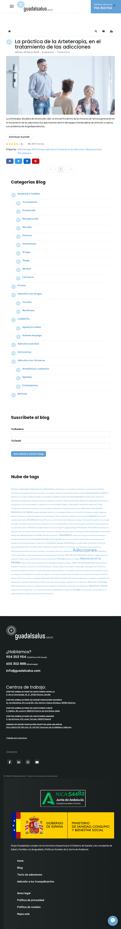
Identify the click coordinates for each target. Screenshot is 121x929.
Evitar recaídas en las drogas (44, 551)
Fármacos (28, 277)
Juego (25, 260)
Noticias (22, 393)
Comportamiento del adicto (21, 539)
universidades (71, 489)
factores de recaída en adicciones (33, 543)
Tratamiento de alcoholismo (21, 551)
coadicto (56, 497)
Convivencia (29, 243)
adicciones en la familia (91, 508)
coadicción (100, 497)
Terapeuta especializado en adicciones (68, 574)
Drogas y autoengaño (70, 505)
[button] (96, 31)
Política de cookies (29, 907)
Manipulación (35, 582)
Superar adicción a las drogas (64, 547)
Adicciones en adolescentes (42, 489)
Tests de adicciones (29, 874)
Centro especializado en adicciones (59, 590)
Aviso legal (23, 893)
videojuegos (80, 567)
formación (99, 571)
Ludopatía (23, 318)
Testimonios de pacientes (21, 493)
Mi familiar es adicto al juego (27, 516)
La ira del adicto (81, 543)
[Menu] (12, 6)
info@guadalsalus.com (23, 671)
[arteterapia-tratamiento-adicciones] (60, 85)
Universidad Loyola (44, 567)
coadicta (75, 539)
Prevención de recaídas (88, 528)
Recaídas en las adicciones (77, 582)
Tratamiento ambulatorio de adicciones (73, 586)
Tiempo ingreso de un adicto (64, 567)
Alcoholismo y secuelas (100, 532)
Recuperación (30, 218)
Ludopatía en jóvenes (54, 501)
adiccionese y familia (27, 559)
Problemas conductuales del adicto (90, 489)
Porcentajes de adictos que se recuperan (37, 508)
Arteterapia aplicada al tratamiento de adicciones (59, 149)
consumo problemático (59, 524)
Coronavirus (67, 539)
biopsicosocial (94, 149)
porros (25, 528)
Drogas (26, 252)
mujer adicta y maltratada (31, 578)
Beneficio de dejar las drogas (60, 563)
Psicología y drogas (91, 512)
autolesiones (59, 489)
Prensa (22, 285)
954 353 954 (16, 657)
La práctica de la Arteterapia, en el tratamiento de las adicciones (58, 44)
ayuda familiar (88, 574)
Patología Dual (63, 559)
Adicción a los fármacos (31, 360)
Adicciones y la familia (21, 512)
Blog (20, 867)
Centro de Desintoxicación (83, 563)
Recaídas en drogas (74, 520)
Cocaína (27, 302)
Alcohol (26, 268)
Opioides (27, 377)
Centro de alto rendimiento (42, 594)
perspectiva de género (99, 493)
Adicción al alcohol (28, 343)
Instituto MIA (84, 493)
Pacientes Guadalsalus (28, 567)
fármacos (63, 497)
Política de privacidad (30, 900)
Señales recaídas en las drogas (40, 497)
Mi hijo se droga (36, 571)
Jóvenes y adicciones (63, 551)
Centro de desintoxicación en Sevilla (26, 535)
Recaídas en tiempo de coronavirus (67, 508)
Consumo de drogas (46, 516)
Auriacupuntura (53, 535)
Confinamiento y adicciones (41, 547)
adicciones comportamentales (66, 493)
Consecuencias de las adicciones (88, 547)
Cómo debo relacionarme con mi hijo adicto (58, 571)
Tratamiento (63, 52)
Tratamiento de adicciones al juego (96, 520)
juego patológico (70, 528)
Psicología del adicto (82, 532)
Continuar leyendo (19, 137)
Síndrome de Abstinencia (85, 571)
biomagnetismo (43, 563)
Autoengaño (79, 497)
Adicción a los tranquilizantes (35, 881)
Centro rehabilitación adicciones (75, 501)
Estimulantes (30, 385)
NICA (19, 578)
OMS (44, 535)
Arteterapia (25, 149)
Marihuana (28, 310)
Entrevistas (24, 352)
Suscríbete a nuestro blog (28, 454)
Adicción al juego (35, 528)
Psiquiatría (46, 578)
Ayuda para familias (29, 193)
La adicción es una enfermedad (49, 505)
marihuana (76, 535)
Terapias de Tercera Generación (94, 535)
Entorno (27, 235)
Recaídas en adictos (24, 594)
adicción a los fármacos (76, 555)
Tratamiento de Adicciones (21, 501)
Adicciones (85, 550)
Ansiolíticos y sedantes (35, 368)
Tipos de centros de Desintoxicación (32, 532)
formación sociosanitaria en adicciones (34, 524)
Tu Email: (16, 440)
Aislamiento (92, 543)
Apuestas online (31, 327)
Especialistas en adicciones (21, 590)
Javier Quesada (39, 590)
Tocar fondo (31, 563)
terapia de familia (38, 501)
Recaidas (75, 578)
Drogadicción (38, 539)
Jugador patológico (40, 512)
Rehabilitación (33, 520)
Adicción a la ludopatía (57, 512)
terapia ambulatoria (66, 543)
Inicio (20, 860)
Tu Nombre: (17, 429)
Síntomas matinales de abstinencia (60, 532)
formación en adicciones (43, 574)
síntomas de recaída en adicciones (81, 524)
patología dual (90, 567)
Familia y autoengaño (20, 489)
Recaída (27, 227)
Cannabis (15, 524)
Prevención (28, 210)
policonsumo (90, 497)
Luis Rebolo (74, 559)
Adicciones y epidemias (88, 578)
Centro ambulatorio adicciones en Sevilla (70, 516)
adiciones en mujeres (19, 497)
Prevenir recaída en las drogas (43, 493)
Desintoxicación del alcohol (46, 559)
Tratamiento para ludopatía (53, 528)
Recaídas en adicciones (61, 578)
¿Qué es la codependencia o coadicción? (42, 586)
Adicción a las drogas (30, 293)
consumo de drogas (29, 505)
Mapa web (23, 914)
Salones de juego (32, 335)
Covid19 (43, 520)
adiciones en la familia (74, 512)
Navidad (70, 497)
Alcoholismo (66, 535)
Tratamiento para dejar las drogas (53, 582)
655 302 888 (16, 664)
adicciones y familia (98, 586)
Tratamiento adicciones (88, 505)
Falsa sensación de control (56, 520)
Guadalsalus (48, 52)
